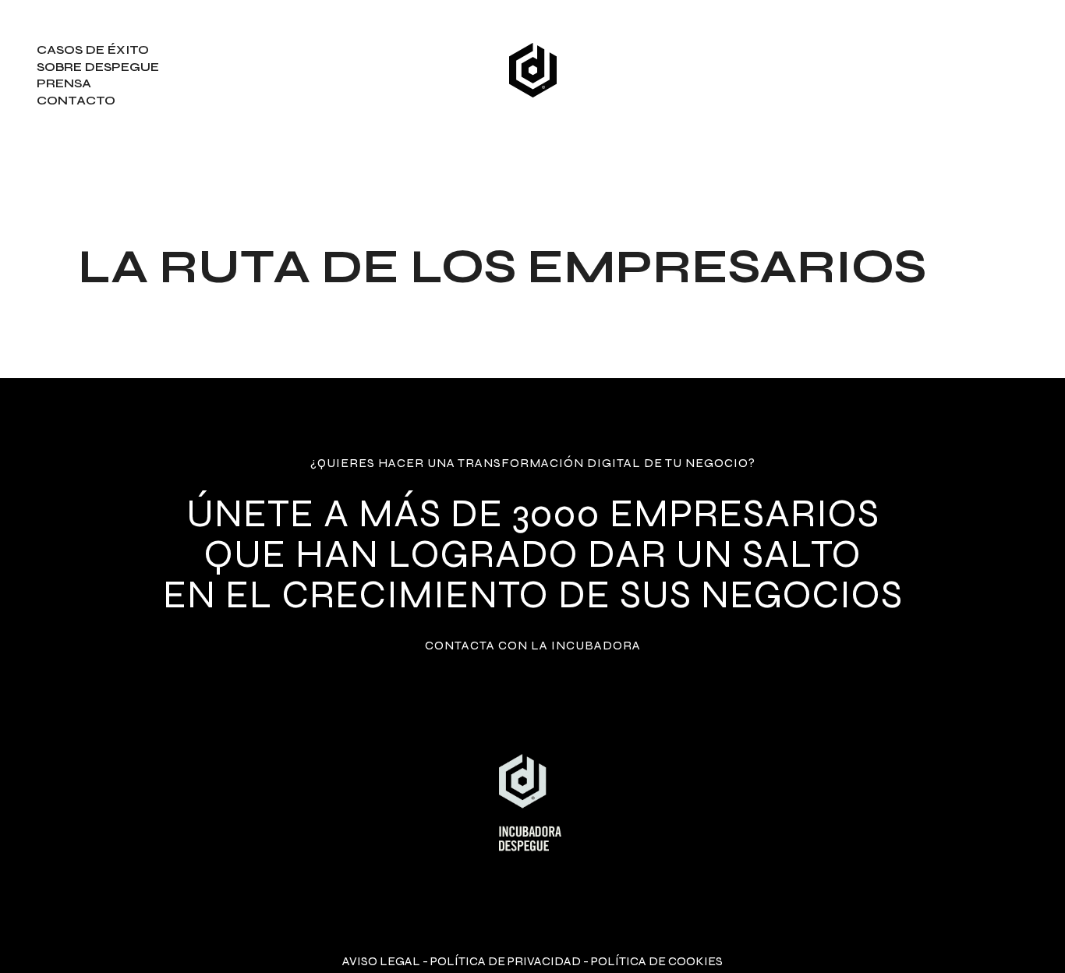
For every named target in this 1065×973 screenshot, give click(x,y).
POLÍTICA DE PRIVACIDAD (505, 961)
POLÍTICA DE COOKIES (657, 961)
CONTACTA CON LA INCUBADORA (533, 645)
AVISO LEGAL (381, 961)
